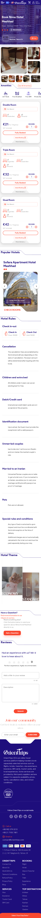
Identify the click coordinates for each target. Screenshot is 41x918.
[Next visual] (36, 286)
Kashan (25, 903)
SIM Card (5, 903)
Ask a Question (12, 633)
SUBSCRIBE (32, 735)
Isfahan (25, 892)
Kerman (25, 906)
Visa (3, 892)
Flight (24, 864)
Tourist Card (7, 899)
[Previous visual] (4, 286)
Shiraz (24, 896)
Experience (26, 881)
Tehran (24, 899)
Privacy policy (7, 881)
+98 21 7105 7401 (10, 832)
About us (5, 868)
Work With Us (7, 871)
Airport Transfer (28, 871)
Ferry (24, 885)
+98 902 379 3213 (10, 829)
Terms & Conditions (9, 874)
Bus (23, 874)
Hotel (24, 868)
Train (24, 878)
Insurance (6, 896)
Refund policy (7, 878)
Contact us (6, 864)
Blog (4, 885)
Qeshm (25, 909)
